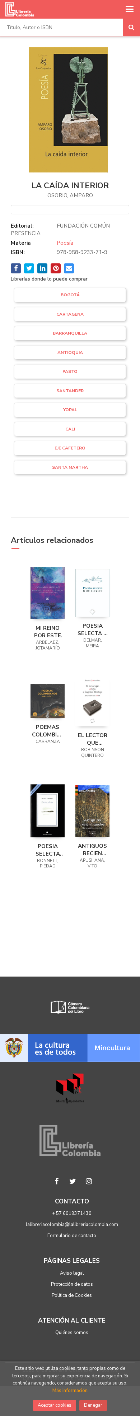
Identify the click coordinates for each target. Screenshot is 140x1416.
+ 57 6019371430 (72, 1213)
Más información (70, 1390)
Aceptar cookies (54, 1405)
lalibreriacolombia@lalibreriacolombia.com (72, 1224)
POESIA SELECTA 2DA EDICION (48, 850)
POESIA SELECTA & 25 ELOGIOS (92, 629)
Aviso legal (72, 1273)
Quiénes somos (71, 1332)
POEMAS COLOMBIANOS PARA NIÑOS (47, 731)
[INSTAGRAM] (89, 1181)
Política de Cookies (72, 1295)
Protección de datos (72, 1284)
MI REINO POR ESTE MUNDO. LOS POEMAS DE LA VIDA (47, 631)
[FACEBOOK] (56, 1181)
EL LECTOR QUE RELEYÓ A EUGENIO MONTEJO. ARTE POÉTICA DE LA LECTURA (92, 739)
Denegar (93, 1405)
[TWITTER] (72, 1181)
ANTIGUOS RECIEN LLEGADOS (92, 849)
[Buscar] (131, 27)
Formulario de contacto (71, 1235)
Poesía (65, 243)
